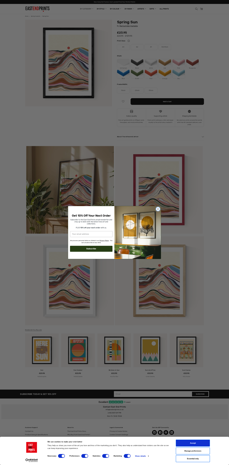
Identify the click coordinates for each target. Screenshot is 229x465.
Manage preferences (192, 451)
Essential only (193, 459)
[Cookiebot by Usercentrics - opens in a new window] (31, 460)
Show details (140, 456)
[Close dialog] (158, 209)
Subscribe (91, 249)
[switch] (84, 456)
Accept (193, 443)
